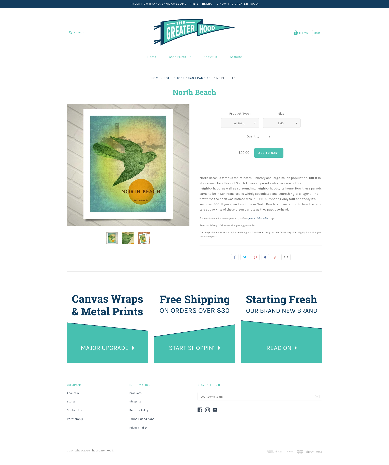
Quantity (253, 136)
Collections (174, 78)
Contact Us (74, 410)
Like (234, 257)
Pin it (255, 257)
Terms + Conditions (141, 419)
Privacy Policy (138, 427)
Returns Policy (139, 410)
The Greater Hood (102, 450)
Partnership (75, 419)
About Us (210, 57)
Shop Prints (178, 57)
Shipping (135, 401)
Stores (71, 401)
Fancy (265, 257)
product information (258, 218)
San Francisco (200, 78)
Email (286, 257)
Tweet (244, 257)
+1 (275, 257)
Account (236, 57)
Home (151, 57)
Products (135, 393)
